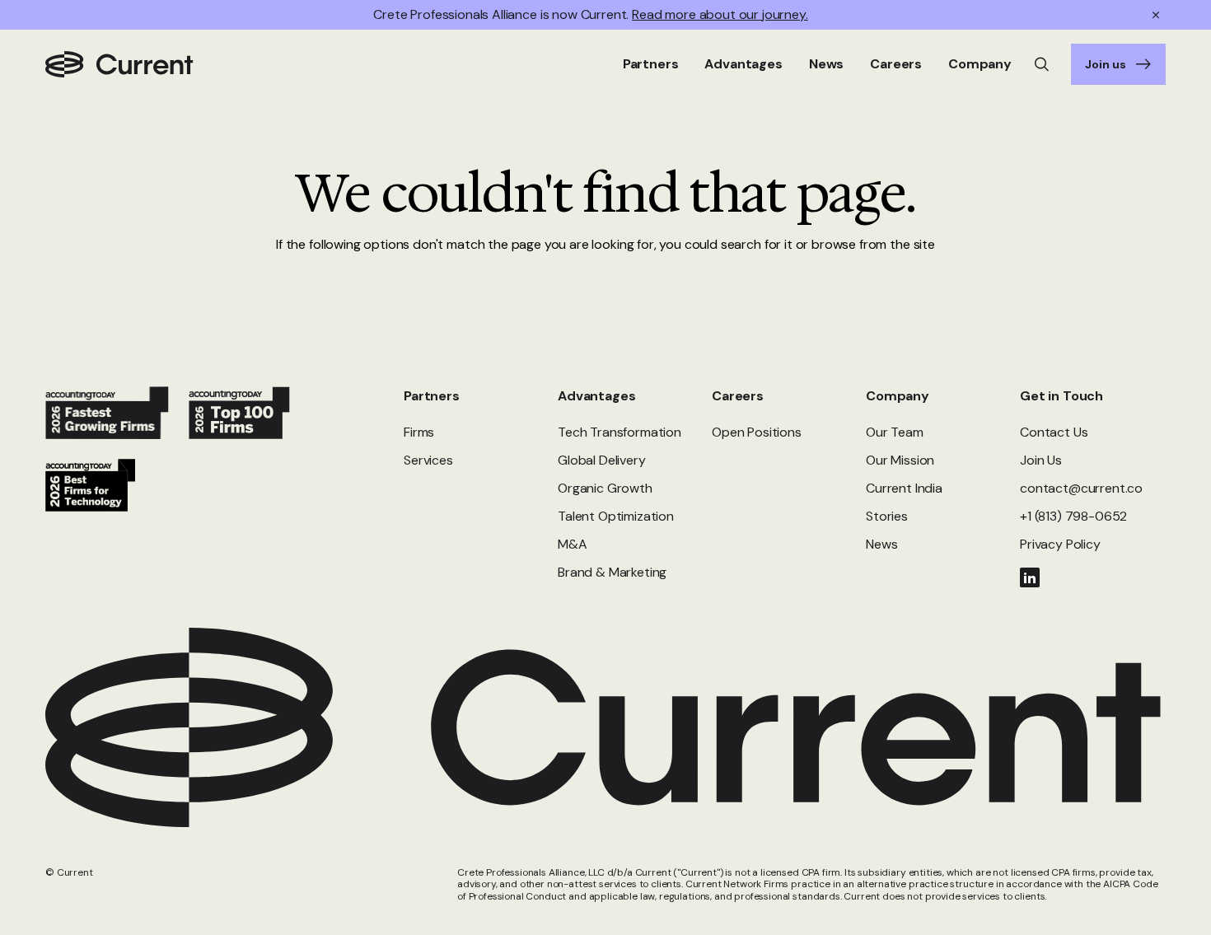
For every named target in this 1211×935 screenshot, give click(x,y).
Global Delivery (602, 460)
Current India (904, 488)
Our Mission (900, 460)
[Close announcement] (1156, 15)
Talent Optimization (616, 516)
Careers (738, 395)
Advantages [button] (743, 63)
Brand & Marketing (612, 572)
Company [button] (980, 63)
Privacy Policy (1060, 544)
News (826, 63)
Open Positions (757, 432)
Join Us (1041, 460)
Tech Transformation (619, 432)
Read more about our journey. (720, 14)
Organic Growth (605, 488)
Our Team (894, 432)
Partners (432, 395)
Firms (419, 432)
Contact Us (1053, 432)
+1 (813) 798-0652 (1073, 516)
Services (428, 460)
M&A (572, 544)
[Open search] (1042, 64)
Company (897, 395)
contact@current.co (1081, 488)
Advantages (596, 395)
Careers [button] (896, 63)
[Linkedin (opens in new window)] (1030, 577)
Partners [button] (651, 63)
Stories (887, 516)
